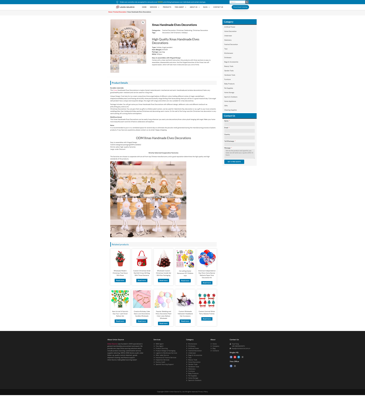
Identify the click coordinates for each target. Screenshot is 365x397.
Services (153, 7)
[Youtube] (234, 357)
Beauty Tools (228, 66)
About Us (193, 7)
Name (226, 121)
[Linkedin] (238, 357)
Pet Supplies (228, 88)
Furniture (227, 79)
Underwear (228, 36)
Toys (225, 49)
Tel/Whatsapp (229, 141)
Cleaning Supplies (230, 110)
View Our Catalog (177, 48)
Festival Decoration (119, 12)
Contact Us (218, 7)
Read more (120, 280)
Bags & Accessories (231, 62)
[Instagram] (242, 357)
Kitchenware (228, 53)
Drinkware (227, 58)
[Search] (246, 2)
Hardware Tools (229, 75)
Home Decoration (230, 31)
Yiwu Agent (179, 7)
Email (226, 128)
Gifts (226, 106)
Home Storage (229, 93)
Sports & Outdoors (230, 97)
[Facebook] (231, 357)
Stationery (228, 40)
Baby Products (229, 84)
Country (227, 134)
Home (144, 7)
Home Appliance (230, 101)
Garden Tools (229, 71)
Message (227, 148)
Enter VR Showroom (223, 48)
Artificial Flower (229, 27)
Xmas (115, 90)
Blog (205, 7)
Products (167, 7)
